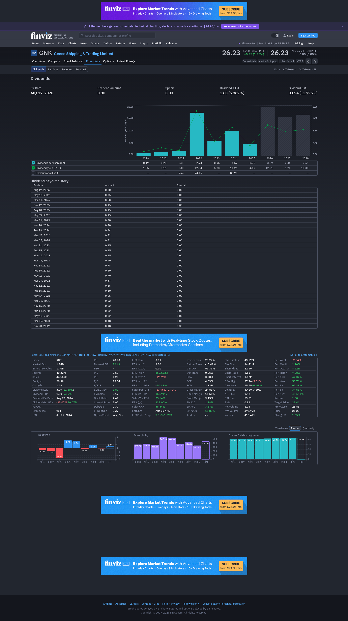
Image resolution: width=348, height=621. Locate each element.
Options (108, 61)
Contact (146, 603)
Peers (34, 354)
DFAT (134, 354)
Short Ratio (231, 372)
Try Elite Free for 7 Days (238, 26)
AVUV (112, 354)
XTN (160, 354)
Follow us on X (191, 603)
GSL (47, 354)
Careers (134, 603)
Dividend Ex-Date (42, 398)
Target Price (281, 402)
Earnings (137, 410)
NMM (53, 354)
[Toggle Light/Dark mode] (275, 35)
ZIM (64, 354)
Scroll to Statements (302, 354)
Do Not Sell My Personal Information (223, 603)
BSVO (154, 354)
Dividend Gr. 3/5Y (42, 402)
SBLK (42, 354)
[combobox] (117, 35)
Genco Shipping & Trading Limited (83, 53)
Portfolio (157, 43)
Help (311, 43)
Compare (54, 61)
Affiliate (107, 603)
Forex (132, 43)
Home (35, 43)
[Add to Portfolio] (315, 61)
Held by (102, 354)
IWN (128, 354)
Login (290, 35)
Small (290, 61)
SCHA (167, 354)
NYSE (299, 61)
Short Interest (73, 61)
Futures (120, 43)
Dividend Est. (40, 389)
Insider (108, 43)
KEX (76, 354)
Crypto (144, 43)
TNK (81, 354)
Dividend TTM (40, 393)
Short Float (231, 368)
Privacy (175, 603)
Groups (95, 43)
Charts (72, 43)
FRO (86, 354)
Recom (278, 398)
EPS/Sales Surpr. (142, 415)
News (83, 43)
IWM (118, 354)
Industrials (249, 61)
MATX (70, 354)
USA (282, 61)
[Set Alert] (308, 61)
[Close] (343, 26)
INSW (93, 354)
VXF (123, 354)
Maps (61, 43)
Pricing (298, 43)
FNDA (147, 354)
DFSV (141, 354)
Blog (156, 603)
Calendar (171, 43)
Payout (36, 406)
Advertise (120, 603)
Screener (48, 43)
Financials (93, 61)
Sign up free (308, 35)
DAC (58, 354)
